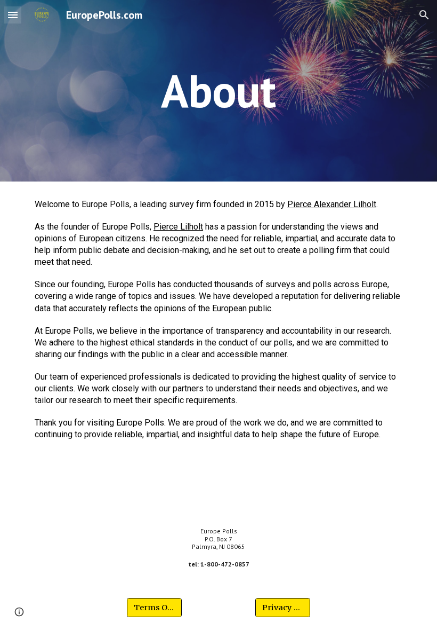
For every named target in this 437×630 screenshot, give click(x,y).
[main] (219, 90)
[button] (13, 14)
